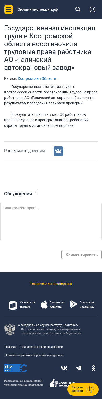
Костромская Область (37, 78)
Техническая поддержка (51, 283)
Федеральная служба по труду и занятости (49, 325)
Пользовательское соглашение (41, 347)
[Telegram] (79, 368)
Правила (10, 347)
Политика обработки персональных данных (34, 355)
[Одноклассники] (93, 368)
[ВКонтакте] (64, 368)
